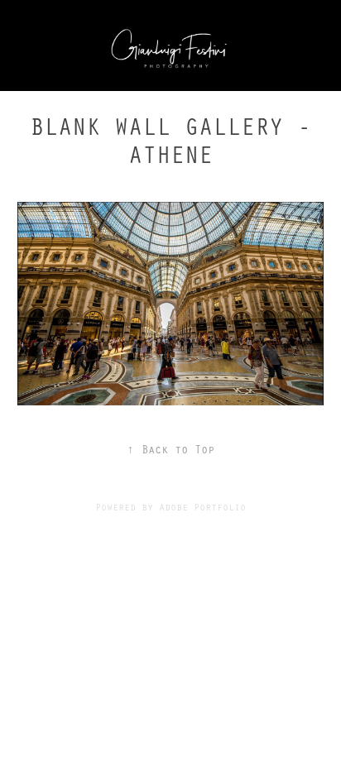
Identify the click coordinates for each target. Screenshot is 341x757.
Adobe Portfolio (202, 506)
